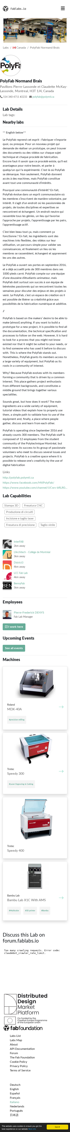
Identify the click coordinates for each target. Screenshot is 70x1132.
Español (15, 1093)
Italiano (14, 1102)
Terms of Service (20, 1070)
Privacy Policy (19, 1066)
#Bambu (44, 911)
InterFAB (19, 541)
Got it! (57, 1127)
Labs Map (16, 1040)
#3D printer (30, 911)
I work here (15, 626)
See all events (14, 648)
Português (16, 1110)
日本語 (14, 1115)
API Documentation (22, 1048)
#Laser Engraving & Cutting (21, 784)
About (14, 1044)
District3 (18, 562)
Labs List (15, 1035)
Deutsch (15, 1084)
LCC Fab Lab (21, 573)
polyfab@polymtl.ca (43, 97)
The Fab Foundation (22, 1057)
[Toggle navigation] (63, 8)
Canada (21, 47)
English (14, 1089)
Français (15, 1097)
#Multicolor (14, 911)
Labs (6, 47)
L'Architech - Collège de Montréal (32, 552)
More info (32, 1129)
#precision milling (16, 720)
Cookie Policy (18, 1061)
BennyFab (19, 583)
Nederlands (17, 1106)
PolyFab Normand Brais (45, 47)
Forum (14, 1053)
